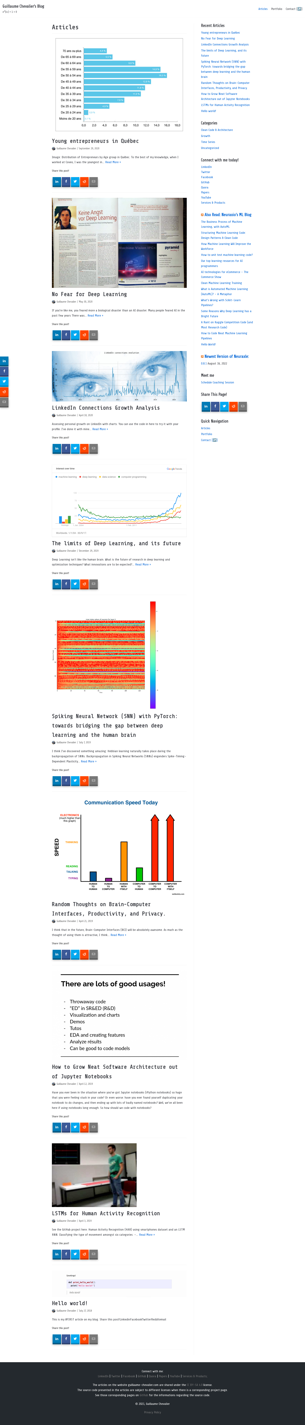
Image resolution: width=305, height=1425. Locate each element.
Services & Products (213, 202)
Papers (205, 192)
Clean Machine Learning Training (221, 283)
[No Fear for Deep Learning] (119, 243)
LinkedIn (206, 167)
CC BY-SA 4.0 (194, 1385)
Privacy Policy (152, 1412)
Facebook (207, 177)
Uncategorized (210, 148)
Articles (263, 9)
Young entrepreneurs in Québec (95, 141)
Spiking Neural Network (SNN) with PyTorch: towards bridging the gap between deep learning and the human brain (115, 725)
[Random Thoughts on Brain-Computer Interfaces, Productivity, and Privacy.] (119, 847)
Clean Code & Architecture (217, 130)
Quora (204, 187)
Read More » (113, 162)
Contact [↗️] (294, 9)
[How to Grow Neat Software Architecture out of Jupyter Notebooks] (119, 1015)
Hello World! (208, 344)
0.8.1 (204, 363)
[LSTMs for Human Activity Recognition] (119, 1175)
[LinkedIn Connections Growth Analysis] (119, 376)
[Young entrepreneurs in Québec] (119, 86)
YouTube (206, 197)
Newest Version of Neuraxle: (227, 356)
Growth (205, 136)
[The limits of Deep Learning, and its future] (119, 501)
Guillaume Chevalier (66, 148)
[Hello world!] (119, 1283)
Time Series (208, 142)
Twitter (205, 172)
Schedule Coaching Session (217, 382)
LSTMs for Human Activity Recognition (106, 1213)
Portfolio (276, 9)
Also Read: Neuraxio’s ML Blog (228, 214)
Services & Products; (195, 1376)
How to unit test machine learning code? (227, 255)
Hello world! (70, 1303)
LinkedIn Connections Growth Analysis (106, 408)
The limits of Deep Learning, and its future (116, 543)
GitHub (205, 182)
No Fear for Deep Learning (89, 294)
